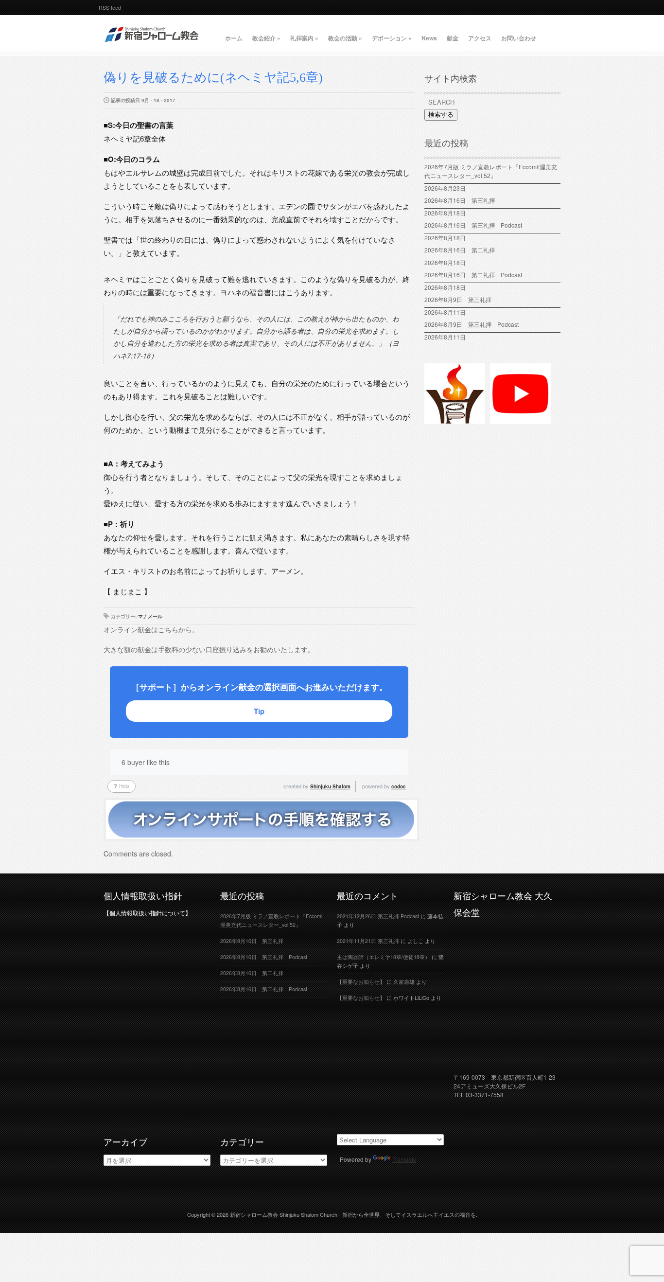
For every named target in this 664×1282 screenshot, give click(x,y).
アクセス (479, 38)
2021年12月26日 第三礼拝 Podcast (378, 916)
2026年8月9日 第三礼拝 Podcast (471, 324)
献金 (452, 38)
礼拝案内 (304, 38)
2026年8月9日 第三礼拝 (457, 299)
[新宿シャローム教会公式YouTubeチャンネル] (520, 420)
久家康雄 (404, 981)
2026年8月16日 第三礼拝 (462, 200)
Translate (404, 1159)
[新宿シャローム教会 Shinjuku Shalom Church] (152, 46)
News (429, 38)
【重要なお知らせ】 (361, 981)
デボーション (392, 38)
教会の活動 (345, 38)
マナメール (150, 616)
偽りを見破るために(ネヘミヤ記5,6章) (213, 78)
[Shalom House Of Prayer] (454, 420)
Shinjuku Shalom (330, 786)
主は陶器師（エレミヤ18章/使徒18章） (383, 957)
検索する (441, 114)
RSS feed (110, 7)
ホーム (234, 38)
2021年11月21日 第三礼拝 (368, 940)
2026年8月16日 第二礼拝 (462, 250)
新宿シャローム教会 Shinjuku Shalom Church (283, 1214)
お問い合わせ (518, 38)
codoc (398, 786)
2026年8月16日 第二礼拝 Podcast (473, 274)
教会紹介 (266, 38)
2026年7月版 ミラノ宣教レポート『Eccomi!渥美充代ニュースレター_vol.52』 (490, 170)
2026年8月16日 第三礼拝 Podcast (473, 225)
